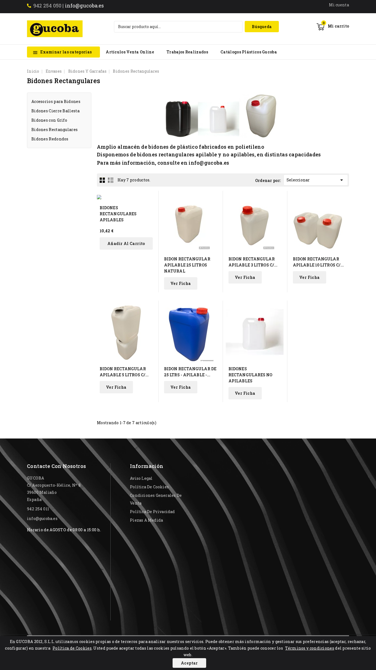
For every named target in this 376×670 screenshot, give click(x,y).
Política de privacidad (152, 511)
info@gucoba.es (84, 5)
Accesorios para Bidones (55, 101)
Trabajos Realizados (187, 52)
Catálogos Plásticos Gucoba (248, 52)
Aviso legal (141, 478)
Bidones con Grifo (49, 120)
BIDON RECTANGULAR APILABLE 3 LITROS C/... (252, 262)
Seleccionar (316, 180)
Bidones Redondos (50, 138)
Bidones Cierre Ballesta (55, 110)
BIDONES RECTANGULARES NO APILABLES (250, 374)
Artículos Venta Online (130, 52)
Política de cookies (149, 486)
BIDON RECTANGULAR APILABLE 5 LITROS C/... (124, 371)
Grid (102, 180)
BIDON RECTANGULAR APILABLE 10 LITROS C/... (318, 262)
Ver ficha (180, 283)
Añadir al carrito (126, 243)
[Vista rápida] (151, 198)
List (110, 180)
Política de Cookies (72, 648)
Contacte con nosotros (56, 466)
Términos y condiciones (309, 648)
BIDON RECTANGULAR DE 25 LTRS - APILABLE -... (190, 371)
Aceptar (189, 663)
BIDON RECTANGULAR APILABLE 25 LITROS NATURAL (187, 265)
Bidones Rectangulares (54, 129)
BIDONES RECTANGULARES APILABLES (118, 213)
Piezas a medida (146, 520)
